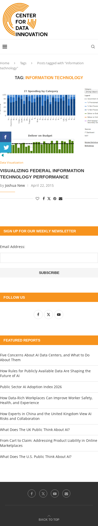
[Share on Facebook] (44, 198)
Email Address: (12, 246)
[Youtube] (55, 493)
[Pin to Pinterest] (54, 198)
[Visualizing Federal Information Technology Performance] (49, 120)
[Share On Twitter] (5, 147)
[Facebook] (32, 493)
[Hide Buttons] (2, 155)
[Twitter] (43, 493)
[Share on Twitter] (49, 198)
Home (4, 63)
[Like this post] (37, 198)
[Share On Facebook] (5, 137)
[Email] (66, 493)
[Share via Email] (60, 198)
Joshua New (15, 185)
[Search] (92, 46)
